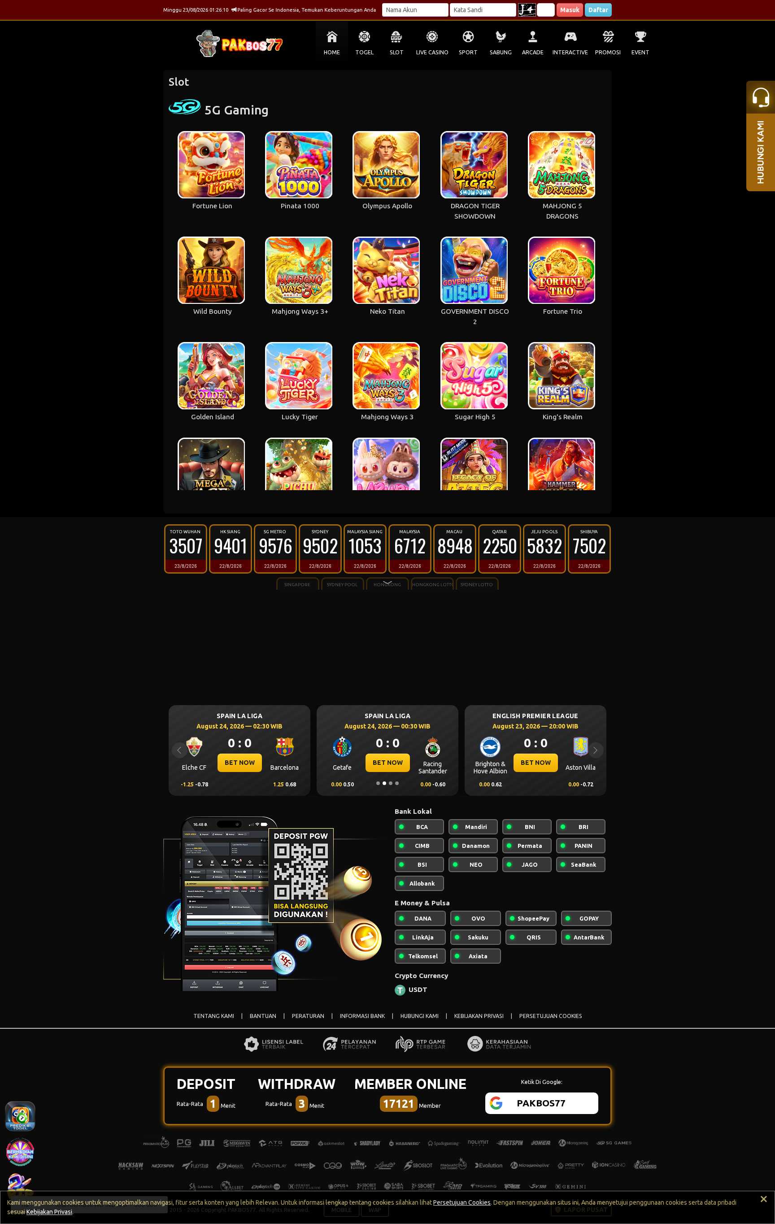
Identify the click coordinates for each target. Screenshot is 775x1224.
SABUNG (501, 52)
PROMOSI (608, 52)
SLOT (397, 52)
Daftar (598, 9)
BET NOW (264, 762)
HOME (332, 52)
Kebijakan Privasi (49, 1211)
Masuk (569, 9)
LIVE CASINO (432, 52)
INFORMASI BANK (362, 1016)
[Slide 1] (378, 783)
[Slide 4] (397, 783)
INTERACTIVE (570, 52)
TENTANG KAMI (213, 1016)
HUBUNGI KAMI (420, 1016)
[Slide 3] (390, 783)
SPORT (468, 52)
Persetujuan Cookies (462, 1202)
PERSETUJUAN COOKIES (550, 1016)
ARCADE (533, 52)
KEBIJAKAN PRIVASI (479, 1016)
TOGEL (364, 52)
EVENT (640, 52)
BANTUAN (263, 1016)
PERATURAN (308, 1016)
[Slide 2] (384, 783)
